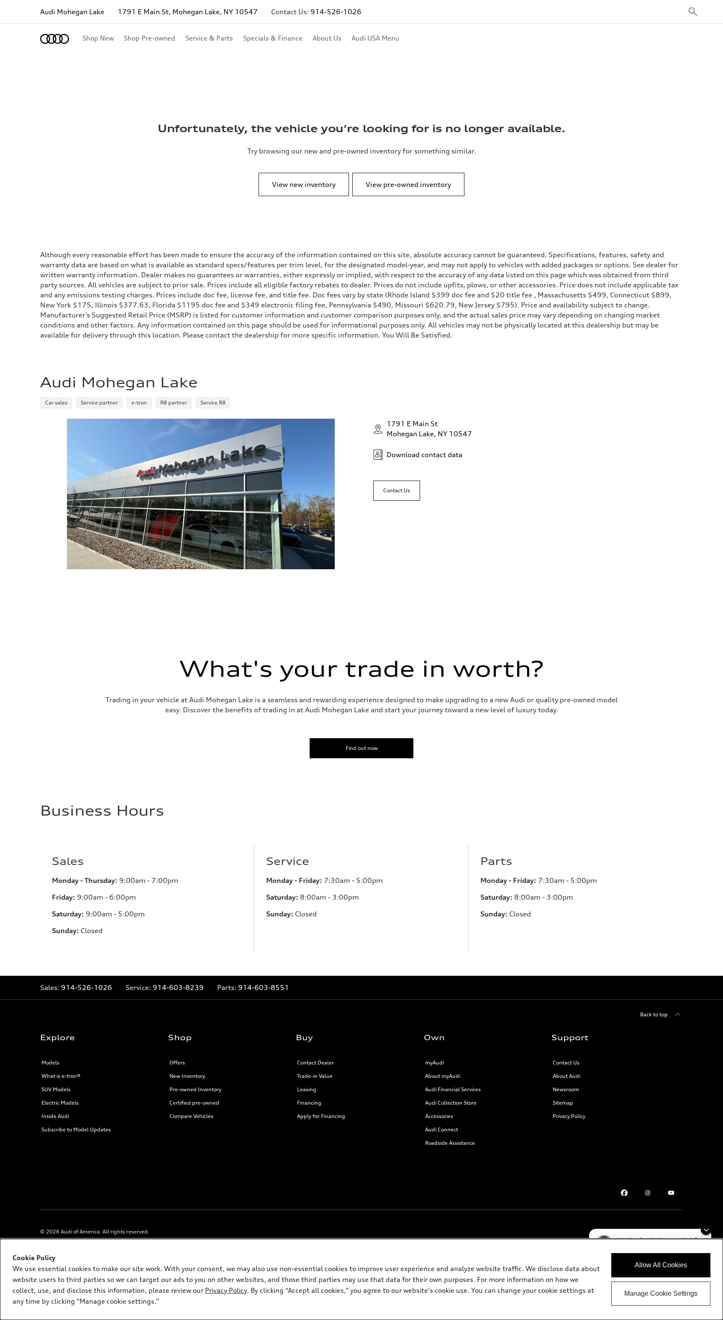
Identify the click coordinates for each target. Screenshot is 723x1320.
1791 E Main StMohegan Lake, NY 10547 (429, 429)
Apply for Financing (321, 1116)
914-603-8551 (263, 987)
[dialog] (361, 1279)
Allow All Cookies (661, 1265)
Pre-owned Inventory (195, 1089)
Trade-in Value (315, 1076)
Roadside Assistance (450, 1143)
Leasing (306, 1089)
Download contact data (424, 454)
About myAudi (442, 1076)
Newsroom (566, 1089)
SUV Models (56, 1089)
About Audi (566, 1076)
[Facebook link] (624, 1193)
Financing (309, 1103)
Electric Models (60, 1103)
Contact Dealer (315, 1062)
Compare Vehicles (191, 1116)
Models (50, 1062)
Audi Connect (441, 1129)
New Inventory (187, 1076)
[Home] (54, 39)
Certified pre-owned (194, 1103)
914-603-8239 (178, 987)
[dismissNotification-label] (706, 1230)
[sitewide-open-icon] (693, 12)
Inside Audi (55, 1116)
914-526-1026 (336, 12)
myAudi (434, 1062)
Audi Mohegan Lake (72, 12)
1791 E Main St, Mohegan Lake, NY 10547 (188, 12)
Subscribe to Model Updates (76, 1129)
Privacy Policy (569, 1116)
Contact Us (566, 1062)
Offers (177, 1062)
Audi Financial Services (453, 1089)
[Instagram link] (647, 1193)
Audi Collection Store (451, 1103)
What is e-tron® (60, 1076)
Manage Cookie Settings (660, 1293)
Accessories (439, 1116)
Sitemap (563, 1103)
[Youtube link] (671, 1193)
